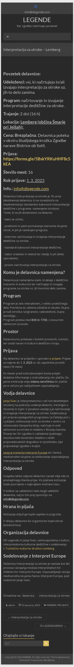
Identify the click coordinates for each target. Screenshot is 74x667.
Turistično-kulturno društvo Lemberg (29, 548)
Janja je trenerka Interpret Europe (25, 453)
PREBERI (51, 605)
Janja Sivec (10, 401)
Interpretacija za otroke (25, 617)
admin (11, 605)
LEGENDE (37, 19)
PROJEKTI (62, 605)
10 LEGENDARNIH (53, 626)
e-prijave (55, 358)
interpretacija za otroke (54, 595)
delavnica (28, 595)
